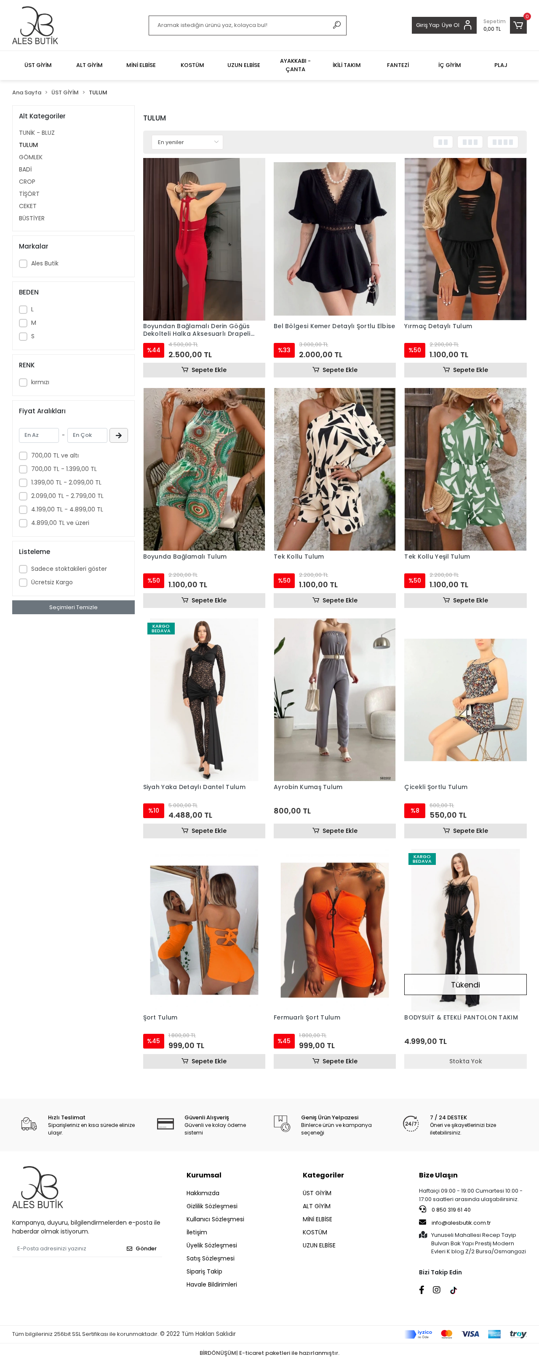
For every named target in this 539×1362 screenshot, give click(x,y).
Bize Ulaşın (438, 1175)
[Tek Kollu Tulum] (335, 469)
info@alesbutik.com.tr (461, 1223)
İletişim (197, 1232)
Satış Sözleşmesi (211, 1258)
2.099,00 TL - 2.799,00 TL (67, 496)
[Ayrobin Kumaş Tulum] (335, 699)
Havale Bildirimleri (212, 1284)
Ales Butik (45, 263)
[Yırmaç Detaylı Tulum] (465, 239)
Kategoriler (323, 1175)
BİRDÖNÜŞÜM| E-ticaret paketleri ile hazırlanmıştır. (269, 1353)
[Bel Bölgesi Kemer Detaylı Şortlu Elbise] (335, 239)
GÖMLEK (31, 157)
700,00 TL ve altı (55, 455)
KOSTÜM (315, 1232)
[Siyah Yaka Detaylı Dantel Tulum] (204, 699)
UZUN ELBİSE (319, 1245)
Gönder (146, 1248)
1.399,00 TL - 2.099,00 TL (66, 482)
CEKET (28, 206)
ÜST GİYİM (317, 1193)
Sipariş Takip (204, 1271)
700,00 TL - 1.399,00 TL (64, 469)
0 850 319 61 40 (450, 1210)
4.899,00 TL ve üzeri (60, 523)
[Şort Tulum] (204, 930)
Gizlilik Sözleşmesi (212, 1206)
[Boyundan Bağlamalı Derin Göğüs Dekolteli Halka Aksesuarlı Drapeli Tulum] (204, 239)
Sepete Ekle (209, 370)
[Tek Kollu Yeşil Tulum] (465, 469)
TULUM (28, 145)
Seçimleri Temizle (73, 607)
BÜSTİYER (32, 218)
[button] (505, 25)
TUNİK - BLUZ (37, 132)
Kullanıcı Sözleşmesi (215, 1219)
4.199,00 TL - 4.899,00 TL (67, 509)
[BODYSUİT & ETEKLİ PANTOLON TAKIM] (465, 930)
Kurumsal (204, 1175)
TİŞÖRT (29, 194)
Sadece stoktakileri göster (69, 569)
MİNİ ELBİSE (317, 1219)
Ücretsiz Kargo (52, 582)
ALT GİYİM (317, 1206)
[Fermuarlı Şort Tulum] (335, 930)
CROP (27, 181)
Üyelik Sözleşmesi (212, 1245)
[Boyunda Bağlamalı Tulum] (204, 469)
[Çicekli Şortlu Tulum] (465, 699)
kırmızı (40, 382)
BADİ (25, 169)
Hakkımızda (203, 1193)
